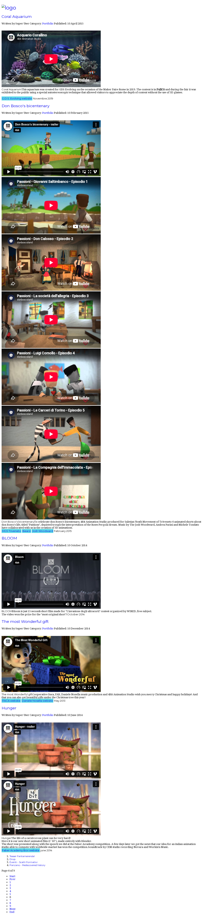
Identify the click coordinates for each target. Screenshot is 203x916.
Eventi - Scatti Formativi (23, 862)
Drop (12, 859)
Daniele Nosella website (37, 700)
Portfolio (47, 23)
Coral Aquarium (17, 16)
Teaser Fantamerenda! (22, 856)
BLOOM (9, 538)
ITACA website (11, 700)
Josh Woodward (42, 531)
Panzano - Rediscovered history (27, 865)
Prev (12, 879)
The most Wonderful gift (25, 621)
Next (12, 908)
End (12, 911)
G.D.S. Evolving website (17, 98)
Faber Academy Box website (20, 850)
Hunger (9, 708)
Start (12, 876)
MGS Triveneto (11, 531)
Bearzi (26, 531)
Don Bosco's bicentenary (26, 105)
